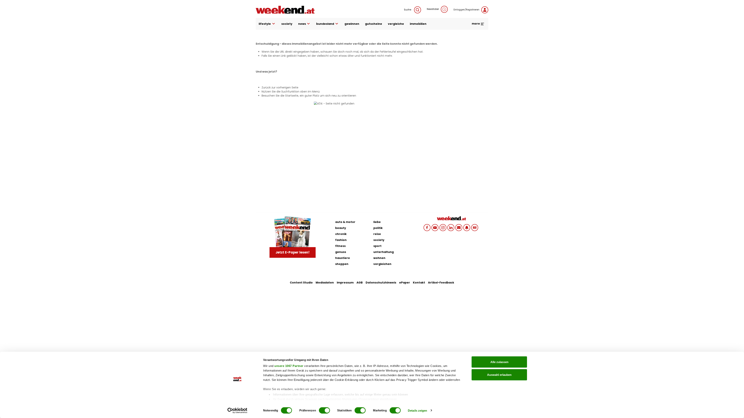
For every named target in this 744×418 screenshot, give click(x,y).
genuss (340, 252)
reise (377, 234)
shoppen (341, 264)
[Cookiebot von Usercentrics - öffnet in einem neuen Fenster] (237, 410)
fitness (340, 246)
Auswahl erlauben (499, 374)
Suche (407, 9)
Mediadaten (325, 282)
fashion (341, 240)
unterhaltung (383, 252)
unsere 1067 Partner (288, 365)
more (476, 24)
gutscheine (373, 24)
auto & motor (345, 222)
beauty (340, 228)
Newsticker (433, 9)
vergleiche (396, 24)
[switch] (324, 410)
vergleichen (382, 264)
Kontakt (419, 282)
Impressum (345, 282)
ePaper (404, 282)
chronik (341, 234)
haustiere (342, 258)
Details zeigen (417, 410)
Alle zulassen (499, 362)
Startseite (291, 96)
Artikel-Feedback (441, 282)
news (302, 24)
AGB (359, 282)
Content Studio (301, 282)
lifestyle (265, 24)
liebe (377, 222)
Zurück (266, 87)
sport (377, 246)
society (286, 24)
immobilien (418, 24)
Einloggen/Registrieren (466, 9)
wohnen (379, 258)
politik (378, 228)
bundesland (325, 24)
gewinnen (351, 24)
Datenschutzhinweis (381, 282)
